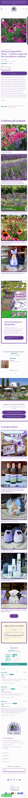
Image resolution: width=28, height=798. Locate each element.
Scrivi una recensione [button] (14, 664)
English (13, 788)
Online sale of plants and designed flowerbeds (13, 212)
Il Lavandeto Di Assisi (15, 795)
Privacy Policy (6, 752)
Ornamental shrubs (6, 152)
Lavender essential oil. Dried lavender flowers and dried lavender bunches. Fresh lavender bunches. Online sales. (13, 490)
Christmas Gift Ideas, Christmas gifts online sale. (14, 457)
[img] (14, 353)
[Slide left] (11, 46)
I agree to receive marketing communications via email (14, 773)
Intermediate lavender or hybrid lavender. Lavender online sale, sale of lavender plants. (12, 182)
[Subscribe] (22, 633)
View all (14, 616)
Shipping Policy (6, 758)
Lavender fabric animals (7, 550)
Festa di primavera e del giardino (12, 338)
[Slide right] (16, 46)
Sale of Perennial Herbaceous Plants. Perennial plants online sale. (13, 243)
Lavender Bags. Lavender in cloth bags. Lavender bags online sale (14, 610)
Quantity (2, 65)
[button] (1, 9)
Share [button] (3, 100)
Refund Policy (5, 755)
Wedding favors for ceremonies (9, 521)
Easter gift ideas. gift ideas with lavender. (12, 273)
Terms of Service (6, 761)
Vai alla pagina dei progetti (14, 412)
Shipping (6, 61)
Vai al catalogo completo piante (14, 416)
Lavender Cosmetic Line (7, 580)
